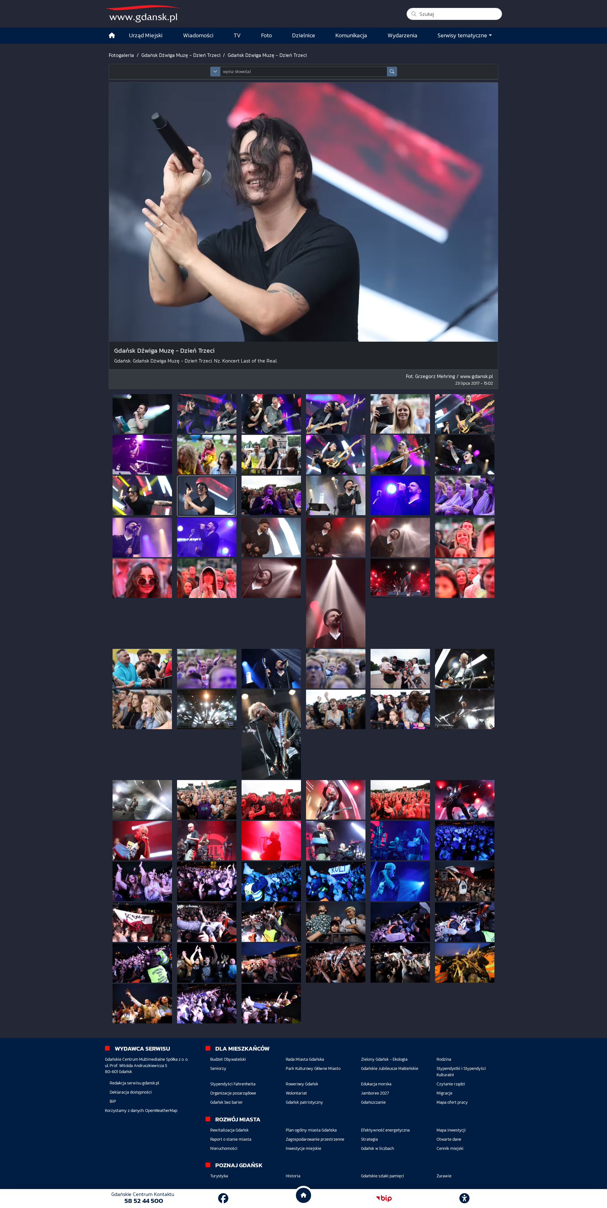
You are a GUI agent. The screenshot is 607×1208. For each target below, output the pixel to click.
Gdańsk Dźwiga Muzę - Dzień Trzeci (180, 55)
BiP (113, 1101)
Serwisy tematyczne (462, 35)
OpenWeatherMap (161, 1110)
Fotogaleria (121, 55)
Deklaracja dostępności (131, 1092)
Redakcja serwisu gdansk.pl (134, 1083)
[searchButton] (392, 71)
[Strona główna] (112, 35)
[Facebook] (223, 1198)
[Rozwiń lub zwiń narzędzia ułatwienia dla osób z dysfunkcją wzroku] (464, 1198)
